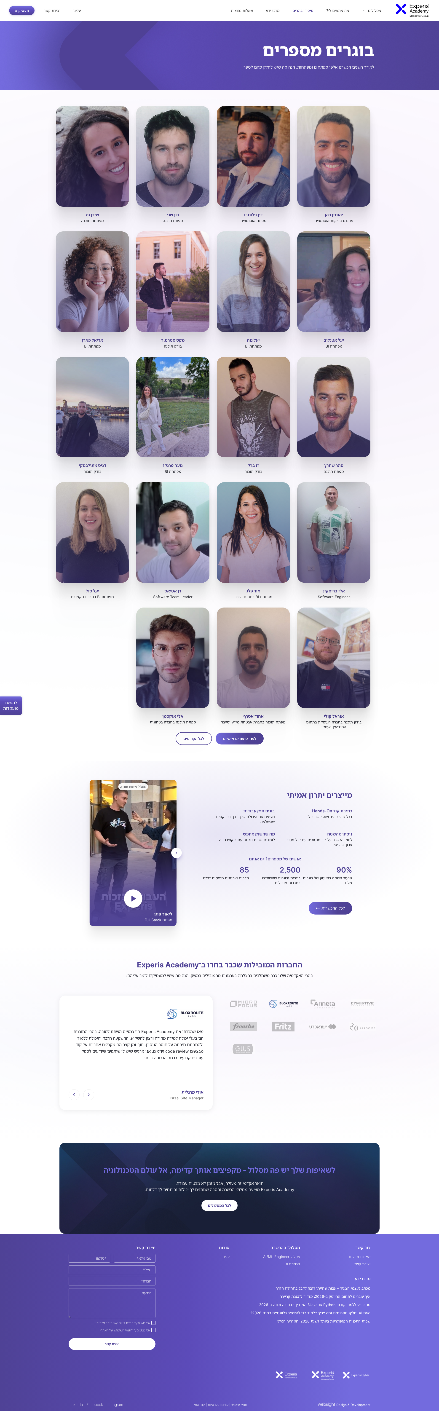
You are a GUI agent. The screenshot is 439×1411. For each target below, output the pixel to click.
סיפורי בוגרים (302, 10)
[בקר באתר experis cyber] (356, 1375)
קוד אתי (199, 1404)
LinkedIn (76, 1404)
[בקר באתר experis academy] (321, 1375)
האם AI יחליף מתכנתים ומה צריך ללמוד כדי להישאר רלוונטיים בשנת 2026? (310, 1313)
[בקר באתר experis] (286, 1375)
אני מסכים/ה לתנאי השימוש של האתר (124, 1330)
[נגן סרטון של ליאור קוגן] (133, 898)
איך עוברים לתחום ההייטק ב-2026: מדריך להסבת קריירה (325, 1296)
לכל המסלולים (219, 1205)
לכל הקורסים (193, 738)
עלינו (77, 10)
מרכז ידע (273, 10)
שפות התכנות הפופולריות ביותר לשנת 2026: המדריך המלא (323, 1321)
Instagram (115, 1404)
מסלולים (374, 10)
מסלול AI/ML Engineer (281, 1256)
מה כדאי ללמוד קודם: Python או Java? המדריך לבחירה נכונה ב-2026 (314, 1304)
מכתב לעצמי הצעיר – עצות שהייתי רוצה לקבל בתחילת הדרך (323, 1288)
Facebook (94, 1404)
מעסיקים (22, 10)
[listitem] (243, 1004)
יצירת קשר (52, 10)
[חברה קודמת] (74, 1094)
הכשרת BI (292, 1264)
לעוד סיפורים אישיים (239, 738)
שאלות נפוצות (242, 10)
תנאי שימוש (239, 1404)
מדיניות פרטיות (218, 1404)
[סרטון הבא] (176, 853)
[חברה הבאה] (88, 1094)
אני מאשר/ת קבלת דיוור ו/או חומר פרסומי (123, 1323)
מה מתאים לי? (337, 10)
